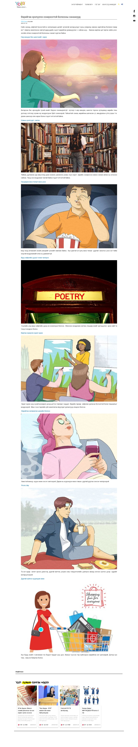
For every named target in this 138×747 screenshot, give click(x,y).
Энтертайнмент (77, 4)
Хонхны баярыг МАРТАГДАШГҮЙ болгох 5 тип (90, 710)
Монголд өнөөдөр (109, 4)
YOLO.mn (24, 21)
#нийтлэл (19, 672)
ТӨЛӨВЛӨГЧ (89, 4)
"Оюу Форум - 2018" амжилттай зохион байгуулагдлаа (45, 710)
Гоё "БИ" (97, 4)
